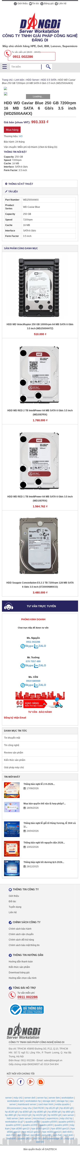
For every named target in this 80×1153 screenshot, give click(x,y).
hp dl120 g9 (52, 1108)
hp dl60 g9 (68, 1111)
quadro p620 (24, 1138)
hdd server (12, 1118)
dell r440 (46, 1135)
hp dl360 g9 (25, 1111)
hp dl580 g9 (54, 1111)
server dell (29, 1097)
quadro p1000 (30, 1125)
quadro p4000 (66, 1121)
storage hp (62, 1101)
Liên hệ (62, 3)
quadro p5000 (49, 1121)
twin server (25, 1118)
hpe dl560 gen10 (60, 1128)
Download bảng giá (19, 972)
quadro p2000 (13, 1125)
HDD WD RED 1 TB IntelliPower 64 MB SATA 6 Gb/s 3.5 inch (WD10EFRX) (40, 498)
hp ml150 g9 (39, 1115)
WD (21, 136)
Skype (29, 645)
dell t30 (37, 1138)
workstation (68, 1097)
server (8, 1097)
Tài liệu (13, 191)
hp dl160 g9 (66, 1108)
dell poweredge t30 (53, 1138)
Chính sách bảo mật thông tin (24, 945)
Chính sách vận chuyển (21, 934)
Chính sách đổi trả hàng (21, 939)
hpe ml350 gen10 (51, 1132)
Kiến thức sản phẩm (14, 760)
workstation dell (15, 1101)
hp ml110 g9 (24, 1115)
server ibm (54, 1097)
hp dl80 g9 (10, 1115)
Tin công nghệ (11, 745)
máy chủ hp (66, 1118)
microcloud (39, 1118)
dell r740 (11, 1135)
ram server (68, 1115)
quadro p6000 (32, 1121)
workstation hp (33, 1101)
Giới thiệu (22, 3)
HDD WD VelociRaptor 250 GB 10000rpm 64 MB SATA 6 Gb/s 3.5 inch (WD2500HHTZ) (40, 326)
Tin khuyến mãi (12, 737)
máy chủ (18, 1097)
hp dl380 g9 (40, 1111)
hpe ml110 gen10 (31, 1132)
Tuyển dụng (15, 907)
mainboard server (27, 1104)
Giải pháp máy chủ (14, 767)
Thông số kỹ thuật (20, 184)
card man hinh (45, 1104)
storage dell (49, 1101)
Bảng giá (48, 3)
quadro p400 (61, 1125)
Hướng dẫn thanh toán (21, 961)
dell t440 (68, 1135)
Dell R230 (38, 1108)
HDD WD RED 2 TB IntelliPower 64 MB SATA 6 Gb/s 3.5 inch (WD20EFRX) (40, 412)
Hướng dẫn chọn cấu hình (23, 978)
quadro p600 (46, 1125)
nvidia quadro (62, 1104)
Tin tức (35, 3)
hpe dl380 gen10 (20, 1128)
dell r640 (67, 1132)
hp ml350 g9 (54, 1115)
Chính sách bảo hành (20, 928)
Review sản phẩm (13, 752)
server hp (42, 1097)
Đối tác (12, 901)
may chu (27, 1108)
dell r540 (57, 1135)
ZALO (42, 645)
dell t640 (11, 1138)
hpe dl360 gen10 (40, 1128)
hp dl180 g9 (11, 1111)
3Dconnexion (14, 1108)
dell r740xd (23, 1135)
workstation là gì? (14, 1121)
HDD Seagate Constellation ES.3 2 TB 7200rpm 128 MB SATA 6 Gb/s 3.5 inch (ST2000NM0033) (40, 584)
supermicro (52, 1118)
